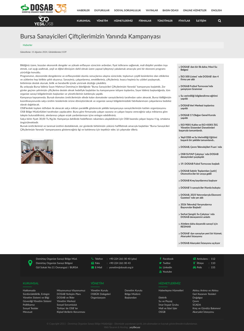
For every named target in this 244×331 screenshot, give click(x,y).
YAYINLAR (152, 10)
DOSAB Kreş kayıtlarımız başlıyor (199, 180)
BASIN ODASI (170, 10)
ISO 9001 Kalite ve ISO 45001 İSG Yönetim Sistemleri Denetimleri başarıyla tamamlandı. (198, 128)
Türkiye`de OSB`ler (67, 308)
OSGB (162, 312)
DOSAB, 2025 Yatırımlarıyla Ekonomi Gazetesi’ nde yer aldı (201, 196)
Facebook (168, 259)
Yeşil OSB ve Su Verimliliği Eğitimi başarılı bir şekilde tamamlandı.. (199, 139)
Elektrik (163, 298)
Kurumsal (84, 21)
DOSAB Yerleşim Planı (69, 294)
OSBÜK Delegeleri (101, 294)
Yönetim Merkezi (66, 301)
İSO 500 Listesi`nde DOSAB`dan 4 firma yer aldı (200, 78)
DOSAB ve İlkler (65, 298)
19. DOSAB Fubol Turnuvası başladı (200, 164)
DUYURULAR (101, 10)
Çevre (196, 301)
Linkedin (167, 267)
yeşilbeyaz (135, 327)
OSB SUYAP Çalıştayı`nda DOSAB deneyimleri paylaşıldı (199, 155)
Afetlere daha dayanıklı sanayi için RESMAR (199, 225)
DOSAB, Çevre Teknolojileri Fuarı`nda (201, 147)
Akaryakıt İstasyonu (203, 312)
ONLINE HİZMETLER (194, 10)
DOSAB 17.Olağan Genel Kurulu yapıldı (198, 116)
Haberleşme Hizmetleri (171, 290)
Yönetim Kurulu (99, 290)
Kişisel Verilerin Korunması (71, 312)
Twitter (167, 263)
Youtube (167, 272)
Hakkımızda (29, 290)
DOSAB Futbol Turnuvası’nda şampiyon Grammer (197, 87)
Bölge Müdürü (132, 294)
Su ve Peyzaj (165, 301)
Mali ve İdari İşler (168, 308)
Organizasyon (98, 298)
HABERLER (83, 10)
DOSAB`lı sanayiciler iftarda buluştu (200, 188)
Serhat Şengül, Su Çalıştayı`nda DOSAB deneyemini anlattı (198, 215)
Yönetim (102, 21)
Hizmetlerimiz (123, 21)
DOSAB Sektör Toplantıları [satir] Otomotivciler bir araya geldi (198, 172)
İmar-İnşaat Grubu (169, 305)
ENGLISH (216, 10)
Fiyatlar (184, 21)
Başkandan (131, 298)
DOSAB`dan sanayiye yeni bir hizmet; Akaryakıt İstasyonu (201, 235)
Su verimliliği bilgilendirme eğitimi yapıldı (199, 97)
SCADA (197, 305)
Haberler (27, 45)
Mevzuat (27, 312)
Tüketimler (165, 21)
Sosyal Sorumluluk (67, 305)
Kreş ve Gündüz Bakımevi (206, 308)
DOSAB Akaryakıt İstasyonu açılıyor (200, 243)
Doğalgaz (198, 298)
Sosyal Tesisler (30, 308)
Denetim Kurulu (133, 290)
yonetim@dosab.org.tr (121, 267)
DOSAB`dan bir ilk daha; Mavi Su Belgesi (199, 68)
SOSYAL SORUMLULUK (127, 10)
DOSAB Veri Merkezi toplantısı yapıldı (197, 107)
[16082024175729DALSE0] (37, 152)
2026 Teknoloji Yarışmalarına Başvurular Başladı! (196, 206)
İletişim (201, 21)
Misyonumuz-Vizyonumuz (71, 290)
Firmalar (145, 21)
